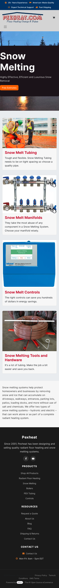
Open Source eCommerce (42, 582)
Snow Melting (29, 483)
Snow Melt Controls (22, 292)
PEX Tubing (29, 493)
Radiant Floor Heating (29, 478)
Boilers (29, 488)
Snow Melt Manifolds (23, 217)
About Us (29, 518)
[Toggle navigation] (5, 27)
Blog (29, 523)
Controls (29, 498)
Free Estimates (9, 87)
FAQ (30, 528)
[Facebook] (26, 458)
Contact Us (29, 538)
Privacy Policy (41, 575)
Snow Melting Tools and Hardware (26, 357)
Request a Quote (29, 513)
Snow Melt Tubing (21, 152)
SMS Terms (34, 578)
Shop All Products (29, 473)
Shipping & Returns (29, 533)
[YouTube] (33, 458)
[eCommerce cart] (54, 18)
